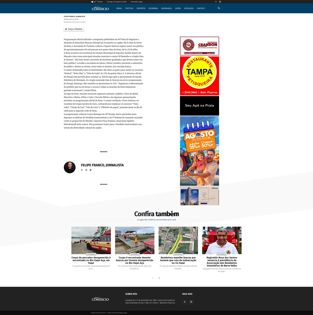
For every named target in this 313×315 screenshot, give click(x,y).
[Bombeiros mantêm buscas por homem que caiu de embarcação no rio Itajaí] (178, 240)
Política (129, 8)
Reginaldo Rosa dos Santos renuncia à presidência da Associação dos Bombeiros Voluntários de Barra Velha (222, 261)
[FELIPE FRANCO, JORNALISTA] (71, 167)
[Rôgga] (199, 205)
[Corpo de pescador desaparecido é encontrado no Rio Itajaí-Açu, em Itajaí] (91, 240)
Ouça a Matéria (75, 29)
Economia (153, 8)
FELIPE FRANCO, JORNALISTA (74, 16)
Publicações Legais (136, 2)
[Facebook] (216, 1)
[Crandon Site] (199, 55)
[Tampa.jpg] (199, 95)
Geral (119, 8)
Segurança (166, 8)
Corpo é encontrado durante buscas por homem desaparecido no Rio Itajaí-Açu (134, 260)
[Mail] (90, 169)
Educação (188, 8)
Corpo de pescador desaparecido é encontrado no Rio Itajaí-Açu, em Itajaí (91, 260)
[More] (134, 143)
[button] (219, 8)
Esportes (141, 8)
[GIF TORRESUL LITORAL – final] (199, 115)
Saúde (178, 8)
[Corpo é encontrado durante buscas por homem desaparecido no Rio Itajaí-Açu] (134, 240)
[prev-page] (153, 278)
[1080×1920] (199, 185)
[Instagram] (220, 1)
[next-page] (158, 278)
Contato (201, 8)
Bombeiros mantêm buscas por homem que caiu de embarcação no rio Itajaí (178, 260)
